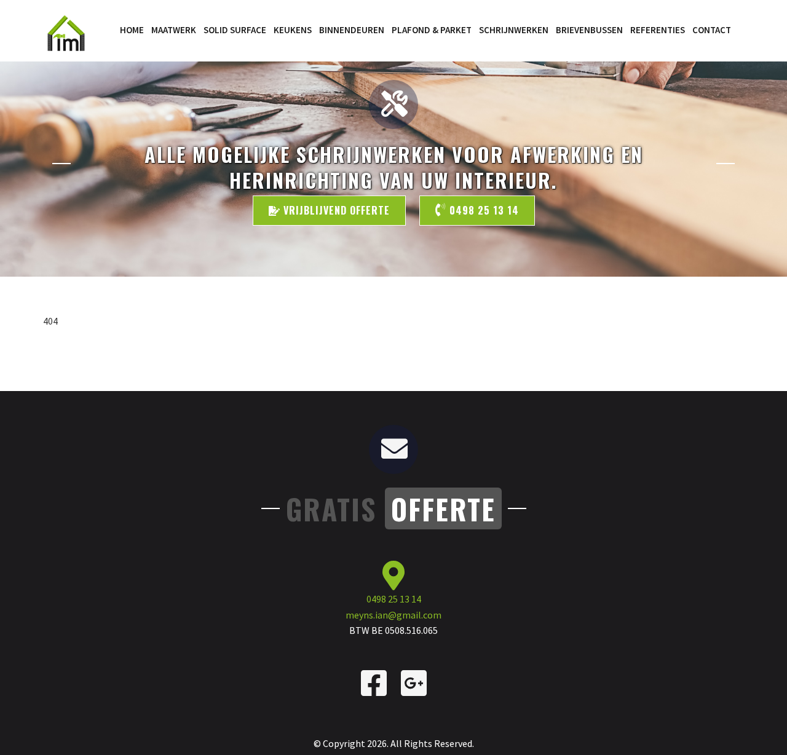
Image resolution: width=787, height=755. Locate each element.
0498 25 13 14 (482, 210)
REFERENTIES (657, 30)
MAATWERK (173, 30)
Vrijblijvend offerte (335, 210)
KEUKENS (293, 30)
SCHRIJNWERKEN (513, 30)
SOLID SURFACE (235, 30)
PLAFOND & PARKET (432, 30)
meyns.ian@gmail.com (393, 615)
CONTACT (711, 30)
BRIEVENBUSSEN (589, 30)
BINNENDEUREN (351, 30)
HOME (132, 30)
